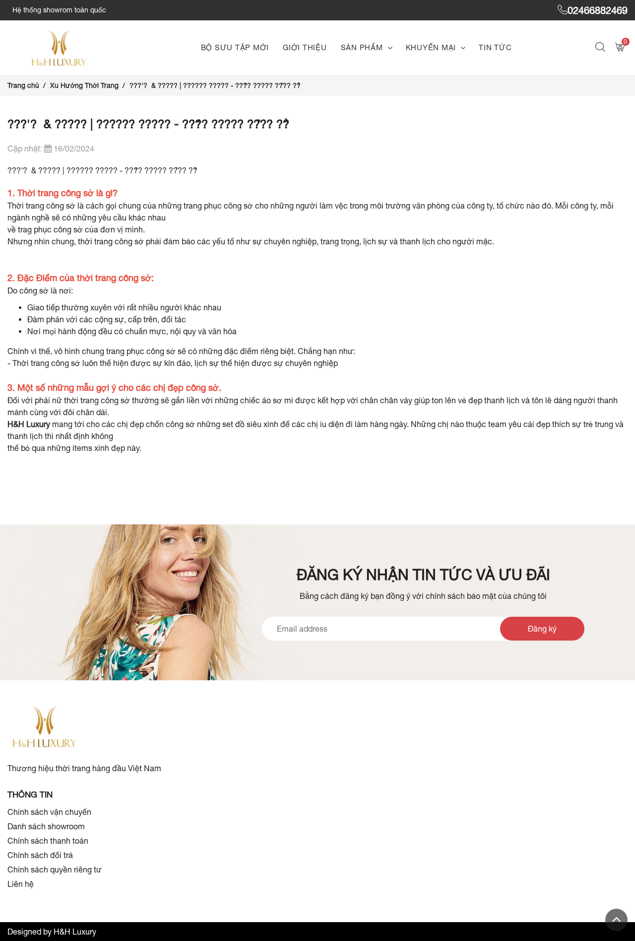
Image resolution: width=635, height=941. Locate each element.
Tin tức (495, 47)
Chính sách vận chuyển (49, 811)
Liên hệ (20, 883)
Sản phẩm (362, 47)
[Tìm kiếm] (601, 48)
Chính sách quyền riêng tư (54, 869)
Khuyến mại (431, 47)
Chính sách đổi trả (40, 855)
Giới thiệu (305, 47)
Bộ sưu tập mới (235, 47)
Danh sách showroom (46, 826)
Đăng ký (542, 628)
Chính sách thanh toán (47, 840)
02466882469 (598, 10)
